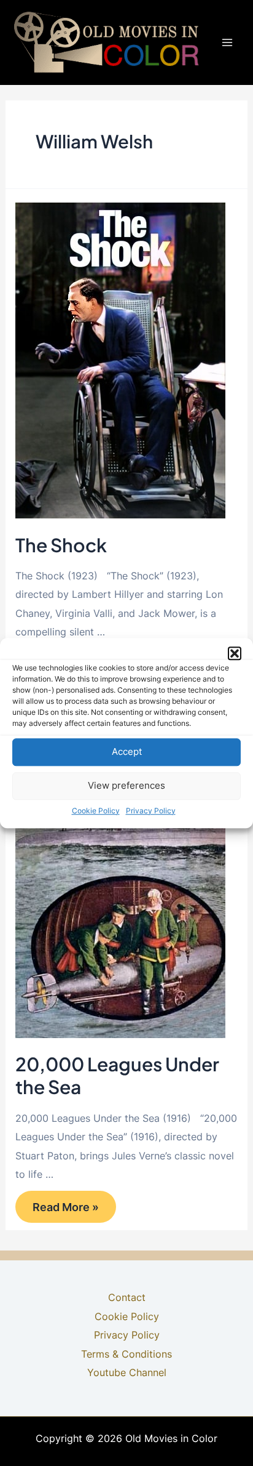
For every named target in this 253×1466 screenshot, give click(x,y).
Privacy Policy (151, 810)
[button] (234, 653)
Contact (127, 1297)
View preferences (126, 785)
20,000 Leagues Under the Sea (117, 1075)
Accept (127, 751)
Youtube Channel (126, 1372)
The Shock (61, 545)
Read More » (65, 1210)
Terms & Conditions (126, 1354)
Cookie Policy (96, 810)
